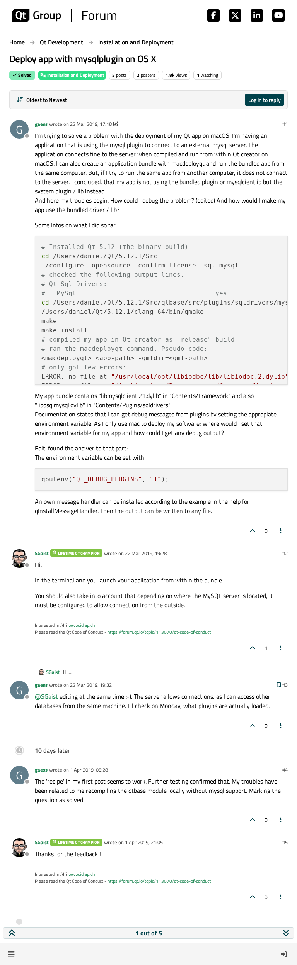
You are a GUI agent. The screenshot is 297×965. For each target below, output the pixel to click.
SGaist (42, 553)
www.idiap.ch (81, 625)
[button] (11, 954)
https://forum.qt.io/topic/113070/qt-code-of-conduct (159, 632)
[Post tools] (281, 531)
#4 (285, 770)
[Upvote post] (252, 531)
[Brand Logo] (64, 15)
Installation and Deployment (75, 75)
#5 (285, 842)
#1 (285, 124)
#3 (285, 685)
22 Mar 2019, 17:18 (91, 124)
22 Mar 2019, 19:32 (91, 685)
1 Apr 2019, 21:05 (144, 842)
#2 (285, 553)
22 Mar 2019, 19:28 (146, 553)
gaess (41, 124)
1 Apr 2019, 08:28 (89, 770)
